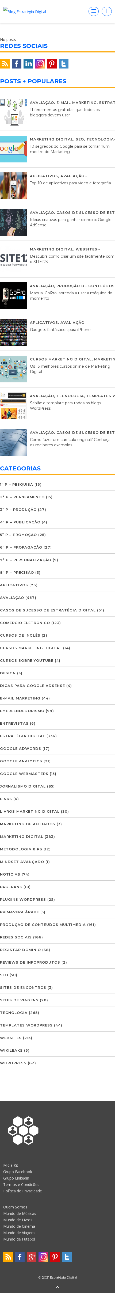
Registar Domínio (20, 950)
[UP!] (57, 1287)
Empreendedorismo (22, 711)
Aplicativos (44, 176)
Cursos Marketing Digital (61, 359)
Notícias (10, 874)
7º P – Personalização (25, 560)
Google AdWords (20, 748)
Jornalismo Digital (23, 786)
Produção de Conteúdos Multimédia (43, 924)
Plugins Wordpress (23, 899)
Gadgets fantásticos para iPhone (60, 329)
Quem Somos (15, 1207)
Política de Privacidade (22, 1190)
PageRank (11, 887)
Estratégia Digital (22, 736)
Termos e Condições (21, 1184)
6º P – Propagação (21, 547)
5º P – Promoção (18, 535)
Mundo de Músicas (19, 1213)
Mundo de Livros (17, 1219)
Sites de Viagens (19, 1000)
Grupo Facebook (17, 1171)
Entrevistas (14, 723)
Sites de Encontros (23, 987)
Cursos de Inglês (20, 635)
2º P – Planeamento (22, 497)
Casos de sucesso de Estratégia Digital (48, 610)
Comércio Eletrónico (25, 623)
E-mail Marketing (76, 102)
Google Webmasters (24, 773)
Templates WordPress (26, 1025)
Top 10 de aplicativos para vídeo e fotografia (70, 183)
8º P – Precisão (17, 572)
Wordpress (13, 1063)
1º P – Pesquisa (16, 484)
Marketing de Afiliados (27, 824)
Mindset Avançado (22, 862)
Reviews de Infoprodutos (30, 962)
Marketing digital (51, 139)
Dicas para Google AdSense (32, 685)
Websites (86, 249)
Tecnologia (100, 139)
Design (8, 673)
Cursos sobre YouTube (26, 660)
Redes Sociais (16, 937)
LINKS (6, 799)
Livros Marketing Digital (30, 811)
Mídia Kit (10, 1165)
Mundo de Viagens (19, 1232)
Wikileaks (11, 1050)
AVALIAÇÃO (42, 102)
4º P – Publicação (20, 522)
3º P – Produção (18, 509)
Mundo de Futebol (19, 1239)
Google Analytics (21, 761)
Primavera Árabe (19, 912)
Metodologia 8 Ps (21, 849)
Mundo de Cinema (19, 1226)
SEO (80, 139)
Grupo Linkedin (16, 1178)
